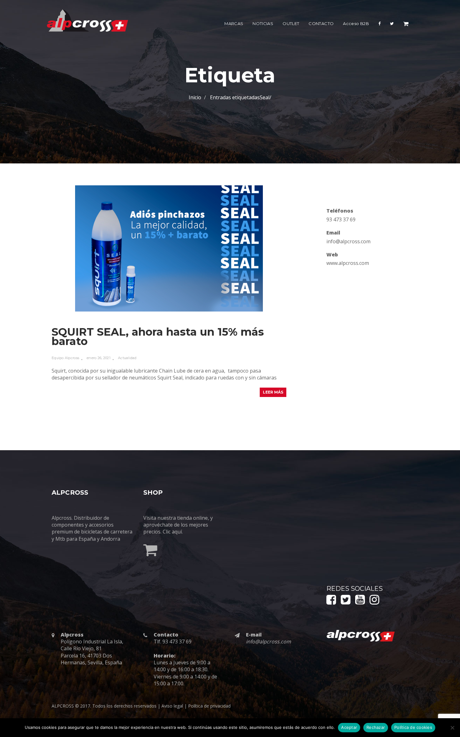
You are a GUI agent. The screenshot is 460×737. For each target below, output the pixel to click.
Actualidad (127, 358)
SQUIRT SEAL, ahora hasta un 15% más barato (158, 336)
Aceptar (349, 727)
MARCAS (233, 23)
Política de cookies (413, 727)
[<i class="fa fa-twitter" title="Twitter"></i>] (391, 25)
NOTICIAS (263, 23)
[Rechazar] (452, 727)
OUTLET (291, 23)
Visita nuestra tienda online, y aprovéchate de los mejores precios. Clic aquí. (178, 524)
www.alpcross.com (347, 263)
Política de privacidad (209, 706)
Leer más (273, 392)
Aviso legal (172, 706)
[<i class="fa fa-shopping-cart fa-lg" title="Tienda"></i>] (406, 25)
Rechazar (375, 727)
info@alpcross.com (348, 241)
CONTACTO (321, 23)
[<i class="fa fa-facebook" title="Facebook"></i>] (379, 25)
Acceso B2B (356, 23)
